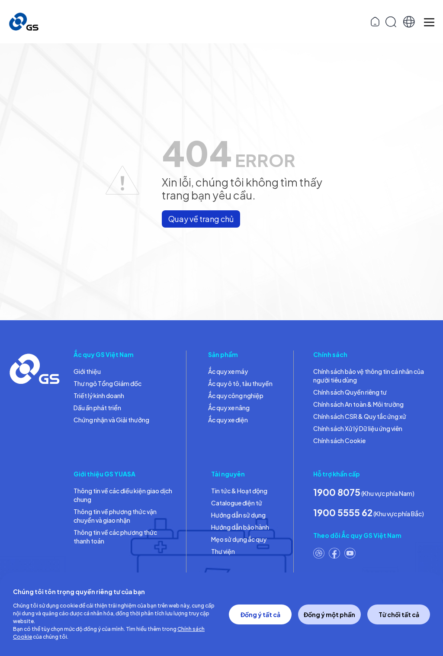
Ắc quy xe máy (228, 371)
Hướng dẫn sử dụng (238, 515)
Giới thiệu (87, 371)
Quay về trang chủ (201, 219)
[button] (409, 22)
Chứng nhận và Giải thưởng (111, 420)
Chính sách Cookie (339, 440)
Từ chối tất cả (399, 614)
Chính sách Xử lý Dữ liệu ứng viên (357, 428)
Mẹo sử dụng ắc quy (238, 539)
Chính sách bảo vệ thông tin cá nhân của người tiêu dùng (368, 375)
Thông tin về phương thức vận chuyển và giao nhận (115, 516)
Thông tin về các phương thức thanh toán (115, 536)
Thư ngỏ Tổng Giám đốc (107, 383)
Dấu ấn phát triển (97, 408)
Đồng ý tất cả (260, 614)
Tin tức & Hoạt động (239, 491)
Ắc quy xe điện (228, 420)
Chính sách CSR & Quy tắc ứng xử (359, 416)
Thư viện (223, 551)
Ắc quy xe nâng (229, 408)
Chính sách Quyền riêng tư (350, 392)
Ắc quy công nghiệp (235, 395)
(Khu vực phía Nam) (363, 492)
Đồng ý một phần (329, 614)
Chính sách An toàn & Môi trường (358, 404)
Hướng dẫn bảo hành (240, 527)
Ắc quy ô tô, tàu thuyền (240, 383)
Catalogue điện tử (236, 503)
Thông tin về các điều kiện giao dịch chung (123, 495)
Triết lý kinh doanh (99, 395)
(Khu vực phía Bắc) (368, 512)
